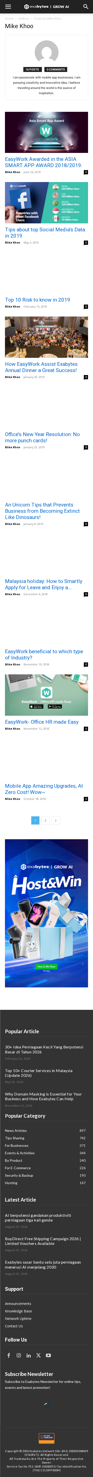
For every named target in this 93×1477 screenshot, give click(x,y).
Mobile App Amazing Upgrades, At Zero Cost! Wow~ (44, 789)
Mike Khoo (12, 172)
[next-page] (56, 820)
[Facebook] (8, 1355)
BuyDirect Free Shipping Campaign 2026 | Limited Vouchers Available (43, 1241)
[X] (38, 1355)
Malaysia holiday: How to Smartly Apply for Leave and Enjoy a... (43, 584)
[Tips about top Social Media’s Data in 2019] (46, 202)
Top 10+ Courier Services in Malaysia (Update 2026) (38, 1073)
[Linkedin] (28, 1355)
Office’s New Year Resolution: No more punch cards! (42, 437)
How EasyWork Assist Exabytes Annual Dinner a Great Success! (41, 367)
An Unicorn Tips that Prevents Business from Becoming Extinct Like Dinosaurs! (42, 511)
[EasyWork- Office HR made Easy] (46, 694)
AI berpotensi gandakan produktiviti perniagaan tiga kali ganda (38, 1217)
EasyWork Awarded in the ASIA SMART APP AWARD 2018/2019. (43, 162)
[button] (8, 6)
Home (9, 18)
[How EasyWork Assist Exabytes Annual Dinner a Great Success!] (46, 337)
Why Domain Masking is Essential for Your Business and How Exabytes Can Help (43, 1096)
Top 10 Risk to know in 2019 (37, 300)
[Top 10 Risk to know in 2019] (46, 273)
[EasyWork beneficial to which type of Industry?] (46, 624)
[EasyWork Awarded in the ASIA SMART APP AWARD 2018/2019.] (46, 132)
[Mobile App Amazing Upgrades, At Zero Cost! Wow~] (46, 759)
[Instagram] (18, 1355)
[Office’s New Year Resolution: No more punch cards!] (46, 407)
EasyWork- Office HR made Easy (42, 722)
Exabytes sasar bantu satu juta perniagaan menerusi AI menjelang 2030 (43, 1264)
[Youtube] (48, 1355)
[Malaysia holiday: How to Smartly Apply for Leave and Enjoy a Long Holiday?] (46, 554)
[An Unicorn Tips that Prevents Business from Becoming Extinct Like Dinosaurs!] (46, 477)
